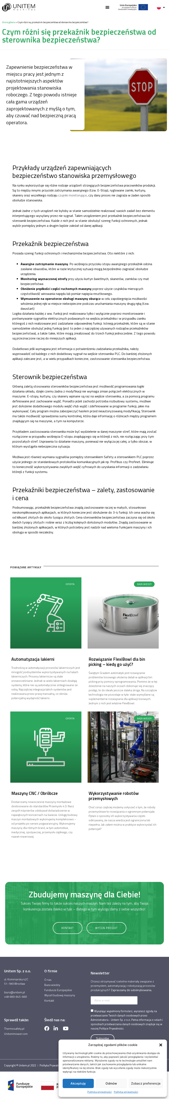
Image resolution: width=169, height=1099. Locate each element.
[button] (161, 1045)
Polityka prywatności (99, 1091)
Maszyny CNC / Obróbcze (34, 793)
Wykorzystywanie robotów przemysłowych (114, 796)
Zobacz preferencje (146, 1083)
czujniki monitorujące (72, 195)
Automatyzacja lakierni (32, 659)
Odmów (111, 1083)
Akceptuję (78, 1083)
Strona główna (8, 22)
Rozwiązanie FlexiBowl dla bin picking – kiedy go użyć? (117, 662)
